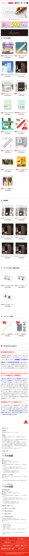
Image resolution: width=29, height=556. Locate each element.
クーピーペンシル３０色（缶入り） (11, 169)
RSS (19, 548)
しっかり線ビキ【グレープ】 (10, 150)
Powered (7, 553)
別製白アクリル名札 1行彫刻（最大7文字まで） (12, 304)
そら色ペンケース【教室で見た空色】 (12, 55)
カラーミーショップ (4, 552)
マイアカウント (21, 539)
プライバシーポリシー (21, 542)
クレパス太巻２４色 (22, 169)
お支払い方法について (7, 545)
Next (27, 12)
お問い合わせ (8, 542)
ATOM (22, 548)
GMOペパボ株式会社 (18, 552)
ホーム (7, 539)
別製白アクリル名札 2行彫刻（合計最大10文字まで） (13, 285)
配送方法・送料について (21, 545)
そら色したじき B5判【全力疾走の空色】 (12, 74)
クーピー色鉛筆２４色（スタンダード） (12, 188)
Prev (1, 12)
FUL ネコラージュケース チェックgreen (12, 131)
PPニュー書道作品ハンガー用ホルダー (12, 334)
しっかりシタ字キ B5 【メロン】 (11, 112)
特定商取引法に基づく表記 (7, 548)
